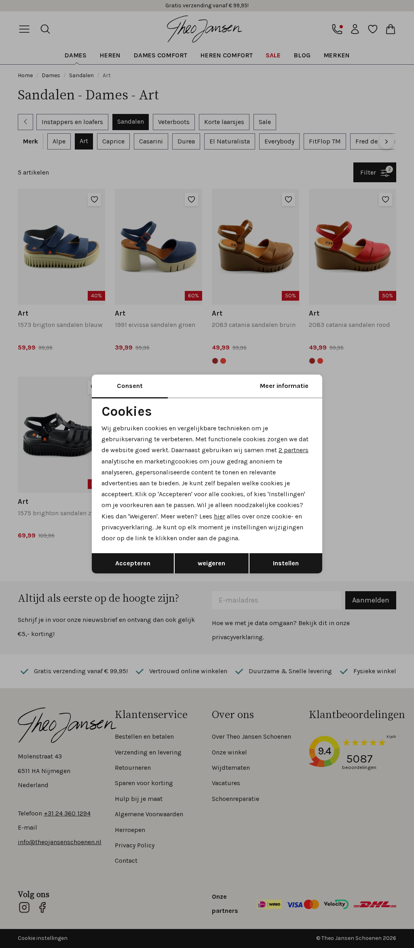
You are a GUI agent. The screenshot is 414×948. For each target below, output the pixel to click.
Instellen (286, 563)
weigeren (211, 563)
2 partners (293, 450)
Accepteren (132, 563)
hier (219, 516)
